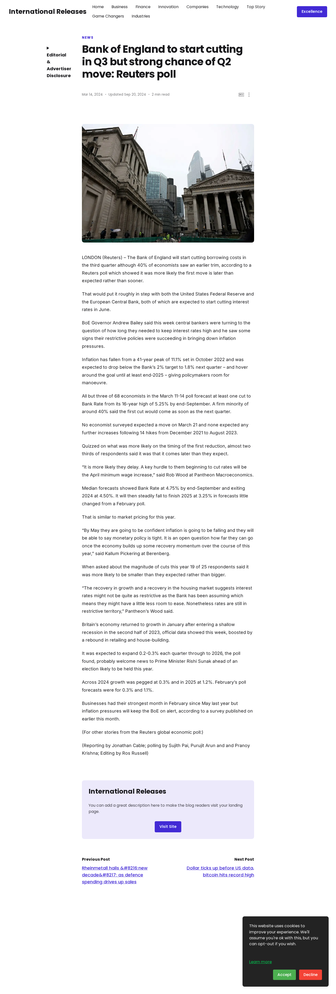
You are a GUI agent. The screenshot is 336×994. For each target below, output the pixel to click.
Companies (197, 7)
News (87, 37)
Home (98, 7)
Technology (227, 7)
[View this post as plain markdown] (241, 95)
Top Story (256, 7)
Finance (143, 7)
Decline (311, 974)
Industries (141, 16)
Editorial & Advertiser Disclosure (57, 65)
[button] (249, 95)
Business (119, 7)
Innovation (168, 7)
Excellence (312, 11)
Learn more (260, 962)
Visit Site (168, 826)
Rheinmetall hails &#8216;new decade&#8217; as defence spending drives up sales (115, 875)
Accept (284, 974)
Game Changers (108, 16)
